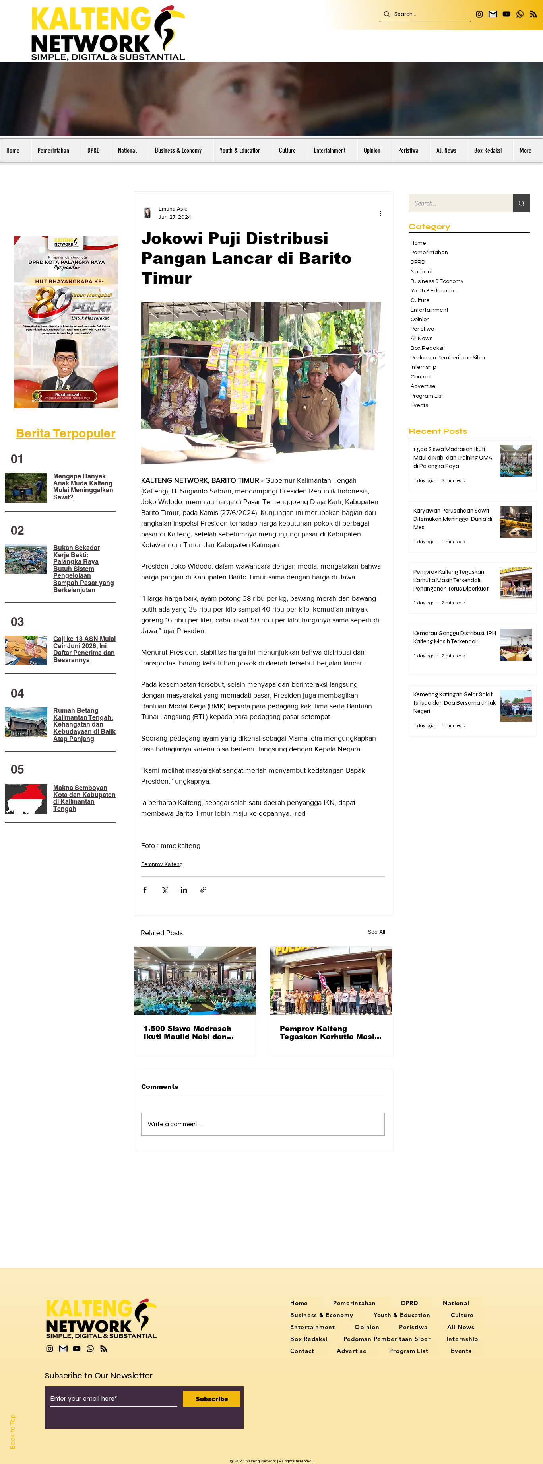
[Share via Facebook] (145, 889)
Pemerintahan (429, 252)
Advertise (423, 386)
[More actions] (380, 213)
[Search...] (521, 203)
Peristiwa (422, 329)
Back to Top (12, 1432)
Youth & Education (434, 291)
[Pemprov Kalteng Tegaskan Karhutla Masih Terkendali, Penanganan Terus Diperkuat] (331, 981)
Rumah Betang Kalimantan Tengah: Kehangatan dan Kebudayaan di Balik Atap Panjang (84, 724)
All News (421, 338)
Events (419, 405)
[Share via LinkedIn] (184, 889)
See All (376, 931)
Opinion (420, 319)
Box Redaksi (427, 348)
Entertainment (429, 310)
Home (418, 243)
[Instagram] (479, 14)
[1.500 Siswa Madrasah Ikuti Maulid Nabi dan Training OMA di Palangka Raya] (195, 981)
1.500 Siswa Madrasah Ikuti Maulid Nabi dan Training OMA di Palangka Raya (194, 1033)
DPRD (418, 262)
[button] (56, 150)
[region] (67, 322)
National (421, 272)
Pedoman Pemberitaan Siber (444, 358)
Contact (421, 377)
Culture (420, 300)
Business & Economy (437, 281)
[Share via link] (203, 889)
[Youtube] (506, 14)
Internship (423, 367)
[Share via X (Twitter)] (164, 889)
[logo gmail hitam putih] (493, 14)
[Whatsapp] (520, 14)
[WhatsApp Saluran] (533, 14)
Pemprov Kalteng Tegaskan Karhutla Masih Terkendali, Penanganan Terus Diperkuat (329, 1033)
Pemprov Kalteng (162, 864)
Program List (427, 396)
